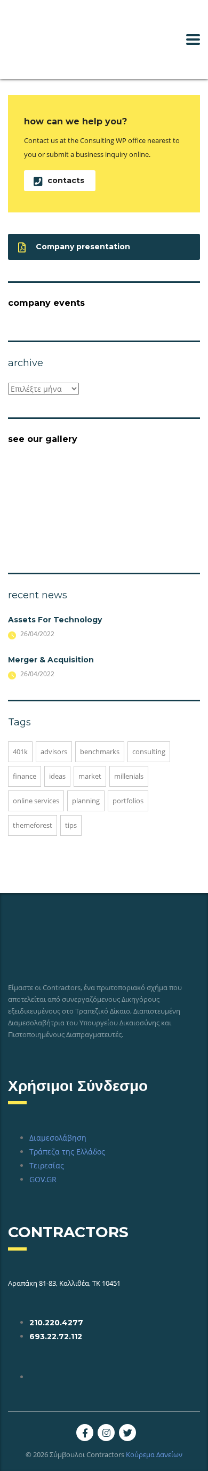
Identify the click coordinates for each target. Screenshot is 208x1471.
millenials (128, 776)
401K (20, 751)
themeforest (32, 825)
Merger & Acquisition (51, 660)
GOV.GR (43, 1179)
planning (86, 800)
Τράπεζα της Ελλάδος (67, 1151)
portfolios (128, 800)
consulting (148, 751)
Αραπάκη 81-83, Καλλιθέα (48, 1283)
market (89, 776)
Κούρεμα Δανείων (154, 1454)
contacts (65, 180)
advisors (54, 751)
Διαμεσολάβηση (57, 1138)
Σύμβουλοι (67, 1454)
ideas (57, 776)
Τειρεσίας (46, 1165)
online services (36, 800)
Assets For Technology (55, 619)
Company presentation (83, 246)
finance (24, 776)
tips (71, 825)
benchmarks (99, 751)
